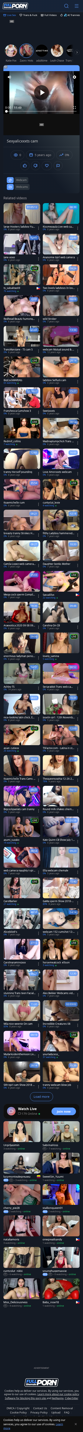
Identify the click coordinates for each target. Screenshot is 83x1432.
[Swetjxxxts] (61, 401)
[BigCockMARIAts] (22, 371)
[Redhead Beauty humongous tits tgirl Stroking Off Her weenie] (22, 309)
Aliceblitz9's (10, 932)
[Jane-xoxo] (22, 248)
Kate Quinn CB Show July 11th (58, 840)
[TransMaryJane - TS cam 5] (22, 340)
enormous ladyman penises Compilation (19, 656)
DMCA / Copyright (18, 1408)
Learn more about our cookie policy (58, 1394)
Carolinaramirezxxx (15, 962)
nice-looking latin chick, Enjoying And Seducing (19, 717)
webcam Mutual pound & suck (58, 349)
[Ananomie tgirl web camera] (61, 248)
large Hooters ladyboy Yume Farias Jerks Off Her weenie (19, 226)
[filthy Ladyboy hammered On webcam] (61, 524)
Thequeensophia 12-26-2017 (58, 779)
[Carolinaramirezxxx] (22, 953)
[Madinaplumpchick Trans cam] (61, 432)
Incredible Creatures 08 (56, 1024)
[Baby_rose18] (61, 1293)
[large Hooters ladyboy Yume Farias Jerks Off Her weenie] (22, 217)
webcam (21, 180)
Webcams (22, 187)
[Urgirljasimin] (21, 1135)
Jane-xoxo (9, 257)
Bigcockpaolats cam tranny (19, 809)
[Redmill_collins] (22, 432)
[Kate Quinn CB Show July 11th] (61, 830)
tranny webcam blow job (57, 1085)
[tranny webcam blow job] (61, 1076)
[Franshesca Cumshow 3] (22, 401)
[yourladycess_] (61, 1045)
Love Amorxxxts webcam (57, 472)
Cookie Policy (18, 1412)
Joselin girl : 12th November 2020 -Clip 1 (58, 717)
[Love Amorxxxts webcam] (61, 463)
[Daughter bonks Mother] (61, 554)
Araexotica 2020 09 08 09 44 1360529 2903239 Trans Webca (19, 625)
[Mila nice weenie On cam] (22, 1014)
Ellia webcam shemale (55, 870)
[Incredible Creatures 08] (61, 1014)
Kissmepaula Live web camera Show (58, 226)
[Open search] (66, 6)
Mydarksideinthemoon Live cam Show (19, 1054)
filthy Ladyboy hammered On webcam (57, 533)
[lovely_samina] (61, 647)
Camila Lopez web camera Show (20, 564)
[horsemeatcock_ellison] (61, 953)
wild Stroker (50, 319)
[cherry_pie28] (21, 1198)
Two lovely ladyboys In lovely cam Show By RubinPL (58, 288)
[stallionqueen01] (61, 1198)
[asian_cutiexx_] (22, 739)
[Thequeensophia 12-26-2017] (61, 769)
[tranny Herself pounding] (22, 463)
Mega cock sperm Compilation (19, 594)
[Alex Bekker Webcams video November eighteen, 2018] (61, 984)
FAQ (66, 1412)
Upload (55, 1412)
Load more (41, 1097)
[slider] (41, 111)
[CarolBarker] (22, 892)
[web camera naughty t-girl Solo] (22, 861)
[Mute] (9, 77)
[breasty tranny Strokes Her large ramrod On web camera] (22, 524)
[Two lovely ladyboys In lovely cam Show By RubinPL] (61, 278)
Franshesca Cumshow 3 (17, 411)
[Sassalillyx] (61, 585)
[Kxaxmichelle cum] (22, 493)
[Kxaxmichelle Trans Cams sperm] (22, 769)
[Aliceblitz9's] (22, 922)
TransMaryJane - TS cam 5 (18, 349)
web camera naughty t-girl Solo (19, 870)
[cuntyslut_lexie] (61, 493)
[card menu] (38, 228)
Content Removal (62, 1408)
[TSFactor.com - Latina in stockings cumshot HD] (61, 739)
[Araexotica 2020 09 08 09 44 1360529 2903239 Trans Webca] (22, 616)
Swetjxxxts (49, 411)
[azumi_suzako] (22, 830)
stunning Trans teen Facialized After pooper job (19, 993)
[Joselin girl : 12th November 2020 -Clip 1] (61, 708)
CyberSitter (71, 1398)
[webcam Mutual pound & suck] (61, 340)
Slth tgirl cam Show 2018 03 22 (19, 1085)
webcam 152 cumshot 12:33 (58, 932)
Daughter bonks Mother (56, 564)
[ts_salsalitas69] (22, 278)
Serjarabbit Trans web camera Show (59, 687)
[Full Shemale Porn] (15, 6)
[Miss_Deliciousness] (21, 1293)
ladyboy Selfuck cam (54, 380)
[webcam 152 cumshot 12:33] (61, 922)
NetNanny (58, 1398)
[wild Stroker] (61, 309)
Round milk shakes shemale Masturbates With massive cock (58, 809)
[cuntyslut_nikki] (21, 1261)
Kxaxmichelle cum (14, 502)
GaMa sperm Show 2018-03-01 (59, 901)
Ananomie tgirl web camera (59, 257)
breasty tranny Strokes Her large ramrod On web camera (20, 533)
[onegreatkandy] (61, 1230)
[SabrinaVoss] (61, 1135)
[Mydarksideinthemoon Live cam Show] (22, 1045)
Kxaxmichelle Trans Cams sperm (19, 779)
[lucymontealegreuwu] (21, 1167)
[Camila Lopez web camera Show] (22, 554)
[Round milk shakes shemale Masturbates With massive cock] (61, 800)
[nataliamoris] (21, 1230)
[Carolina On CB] (61, 616)
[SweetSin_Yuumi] (61, 1167)
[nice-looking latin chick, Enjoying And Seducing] (22, 708)
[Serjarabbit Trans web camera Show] (61, 677)
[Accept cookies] (76, 1424)
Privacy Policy (39, 1412)
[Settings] (74, 77)
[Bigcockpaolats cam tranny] (22, 800)
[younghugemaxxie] (61, 1261)
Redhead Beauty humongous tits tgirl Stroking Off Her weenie (20, 319)
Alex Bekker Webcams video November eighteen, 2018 (58, 993)
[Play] (41, 92)
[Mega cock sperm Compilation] (22, 585)
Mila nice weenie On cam (18, 1024)
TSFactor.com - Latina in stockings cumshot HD (58, 748)
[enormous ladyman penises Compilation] (22, 647)
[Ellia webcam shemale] (61, 861)
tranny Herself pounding (18, 472)
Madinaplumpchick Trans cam (58, 441)
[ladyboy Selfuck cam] (61, 371)
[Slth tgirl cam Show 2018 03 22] (22, 1076)
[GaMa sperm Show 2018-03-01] (61, 892)
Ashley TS (9, 687)
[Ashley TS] (22, 677)
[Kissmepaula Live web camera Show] (61, 217)
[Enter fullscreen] (74, 107)
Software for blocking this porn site (26, 1398)
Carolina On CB (51, 625)
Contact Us (40, 1408)
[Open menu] (76, 6)
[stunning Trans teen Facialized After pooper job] (22, 984)
